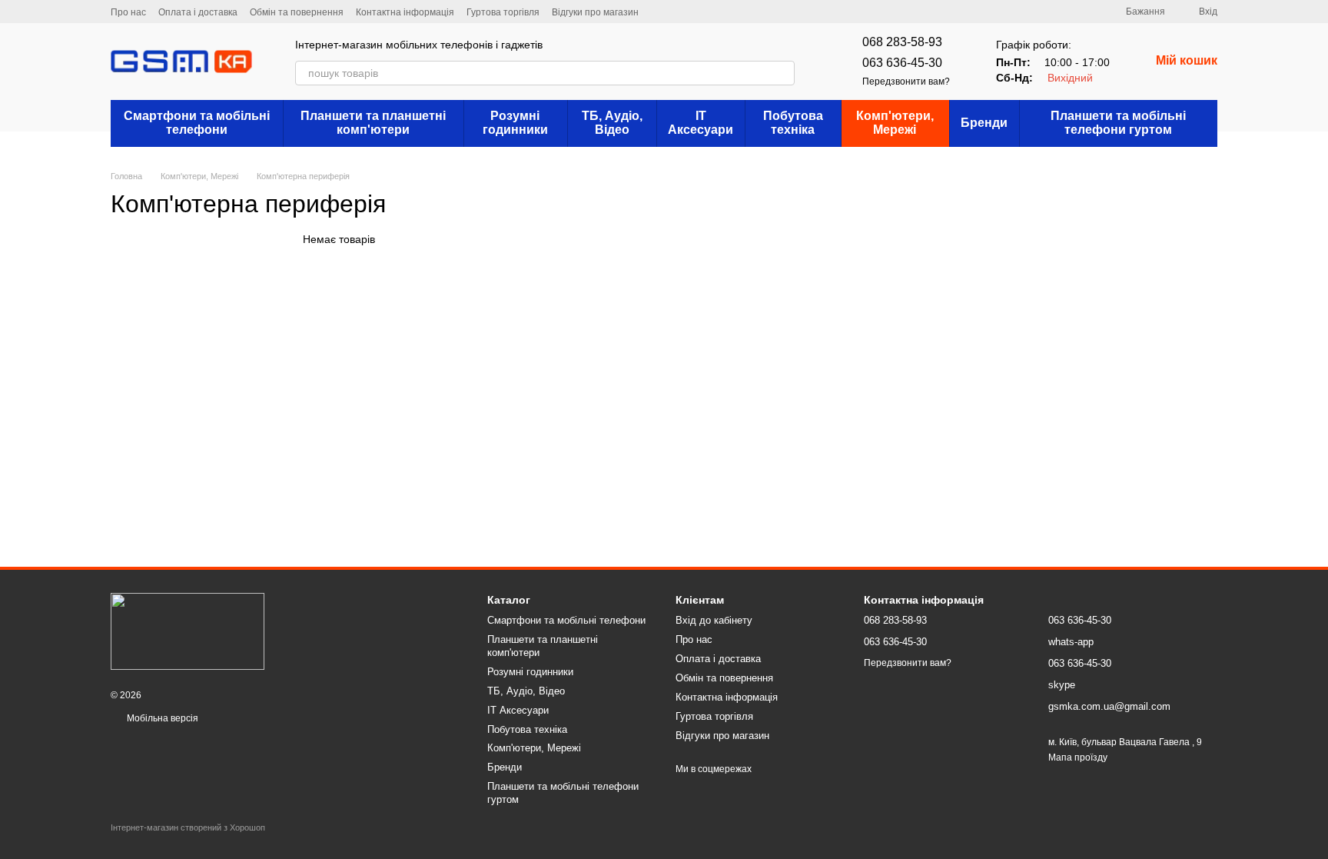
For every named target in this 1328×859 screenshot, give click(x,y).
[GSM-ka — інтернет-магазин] (187, 630)
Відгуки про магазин (595, 12)
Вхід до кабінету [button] (714, 620)
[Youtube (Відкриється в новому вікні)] (715, 11)
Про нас (128, 12)
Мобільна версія (161, 718)
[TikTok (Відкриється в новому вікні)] (678, 11)
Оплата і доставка (197, 12)
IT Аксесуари (700, 122)
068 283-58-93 (902, 41)
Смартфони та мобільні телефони (197, 122)
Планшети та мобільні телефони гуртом (1118, 122)
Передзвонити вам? (906, 81)
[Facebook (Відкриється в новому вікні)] (697, 11)
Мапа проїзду (1077, 757)
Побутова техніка (793, 122)
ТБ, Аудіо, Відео (612, 122)
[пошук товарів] (782, 73)
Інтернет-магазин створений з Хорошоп (188, 827)
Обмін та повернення (297, 12)
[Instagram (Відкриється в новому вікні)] (660, 11)
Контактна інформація (405, 12)
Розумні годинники (515, 122)
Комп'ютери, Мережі (895, 122)
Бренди (984, 122)
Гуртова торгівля (503, 12)
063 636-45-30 (902, 62)
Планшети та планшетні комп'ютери (373, 122)
